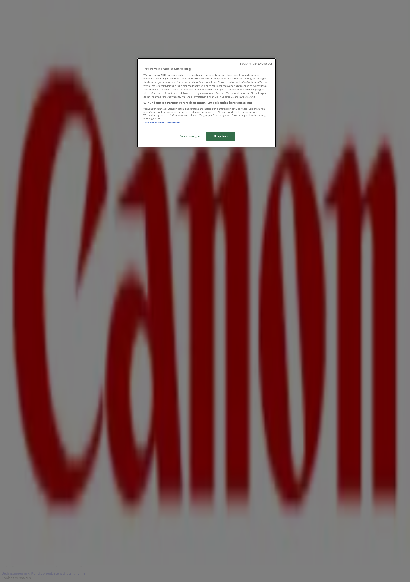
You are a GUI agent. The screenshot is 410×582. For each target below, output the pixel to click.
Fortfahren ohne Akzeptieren (256, 63)
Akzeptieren (221, 136)
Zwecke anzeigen (189, 136)
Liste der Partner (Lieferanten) (162, 122)
